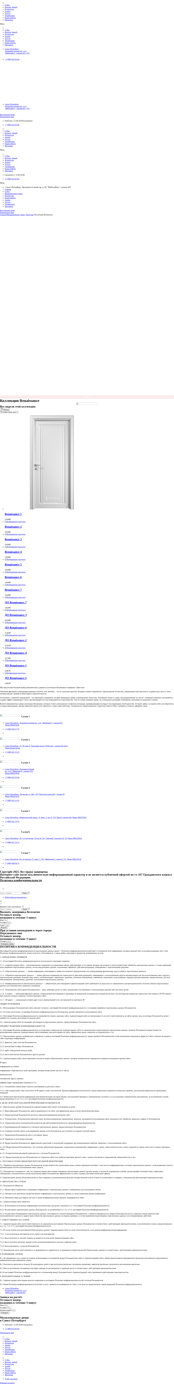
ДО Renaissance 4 (16, 652)
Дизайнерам (10, 16)
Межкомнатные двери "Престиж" (20, 215)
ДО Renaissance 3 (16, 614)
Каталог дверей (11, 7)
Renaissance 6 (13, 577)
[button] (87, 24)
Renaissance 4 (13, 551)
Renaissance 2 (13, 526)
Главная (8, 189)
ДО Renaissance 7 (16, 602)
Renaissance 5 (13, 564)
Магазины (9, 20)
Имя (2, 920)
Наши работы (10, 18)
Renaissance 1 (13, 514)
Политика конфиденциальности (21, 880)
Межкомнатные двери (14, 194)
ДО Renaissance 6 (16, 627)
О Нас (7, 5)
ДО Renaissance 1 (16, 665)
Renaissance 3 (13, 539)
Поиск (25, 893)
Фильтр (6, 410)
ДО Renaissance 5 (16, 678)
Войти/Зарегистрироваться (16, 897)
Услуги (7, 14)
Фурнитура (9, 9)
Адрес (2, 925)
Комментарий (6, 1310)
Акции (7, 11)
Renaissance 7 (13, 589)
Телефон (3, 923)
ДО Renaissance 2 (16, 640)
